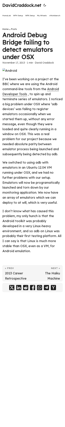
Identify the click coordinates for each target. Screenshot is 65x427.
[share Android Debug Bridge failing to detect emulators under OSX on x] (11, 287)
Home (5, 29)
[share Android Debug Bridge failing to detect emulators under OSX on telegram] (46, 287)
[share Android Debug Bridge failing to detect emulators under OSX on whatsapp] (39, 287)
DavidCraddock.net (21, 5)
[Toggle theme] (45, 5)
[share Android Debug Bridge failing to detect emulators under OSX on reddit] (25, 287)
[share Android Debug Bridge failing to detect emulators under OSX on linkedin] (18, 287)
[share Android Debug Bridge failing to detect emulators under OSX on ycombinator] (53, 287)
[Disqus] (32, 342)
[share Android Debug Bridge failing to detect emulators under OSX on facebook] (32, 287)
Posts (14, 29)
